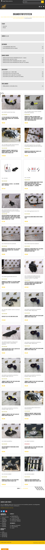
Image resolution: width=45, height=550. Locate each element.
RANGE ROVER (7, 17)
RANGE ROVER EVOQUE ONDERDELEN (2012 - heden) (21, 17)
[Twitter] (4, 511)
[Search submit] (42, 2)
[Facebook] (1, 511)
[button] (39, 7)
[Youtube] (6, 511)
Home (2, 17)
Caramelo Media (41, 542)
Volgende (25, 488)
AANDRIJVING (21, 18)
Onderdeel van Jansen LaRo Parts (7, 507)
